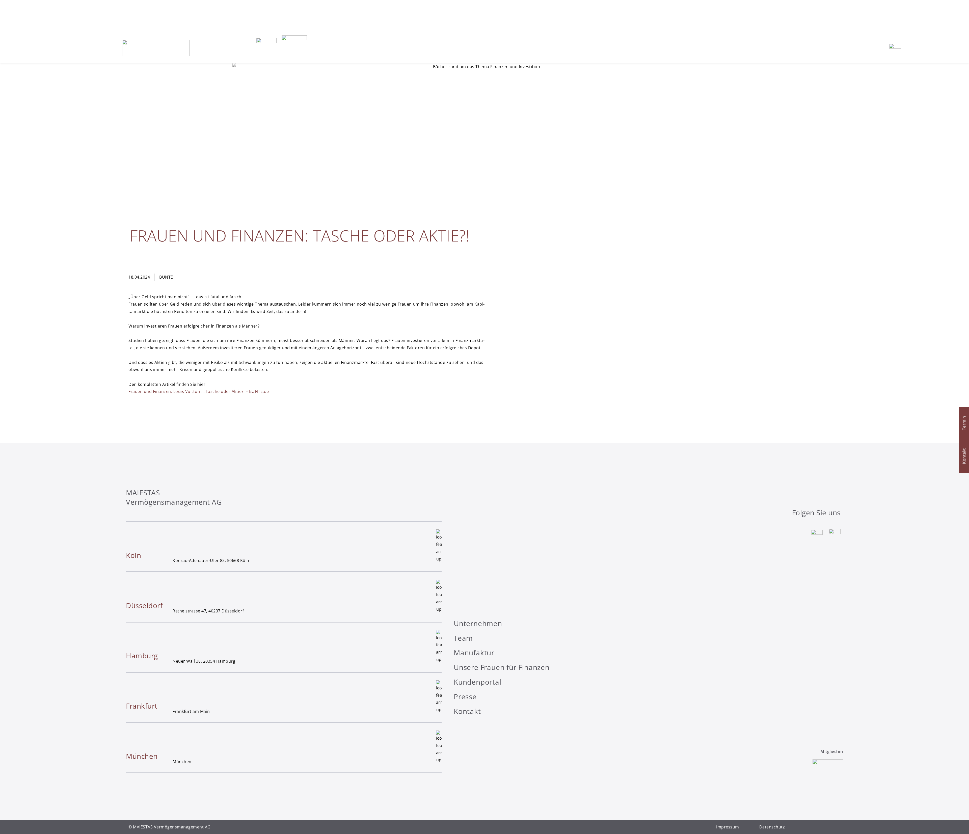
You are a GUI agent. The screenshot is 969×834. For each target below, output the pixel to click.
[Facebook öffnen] (835, 535)
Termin (964, 423)
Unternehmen (478, 623)
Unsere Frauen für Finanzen (502, 667)
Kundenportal (477, 682)
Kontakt (467, 711)
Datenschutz (772, 827)
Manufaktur (474, 652)
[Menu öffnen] (895, 48)
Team (463, 638)
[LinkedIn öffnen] (817, 535)
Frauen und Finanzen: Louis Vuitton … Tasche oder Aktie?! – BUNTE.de (198, 391)
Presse (465, 696)
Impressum (727, 827)
